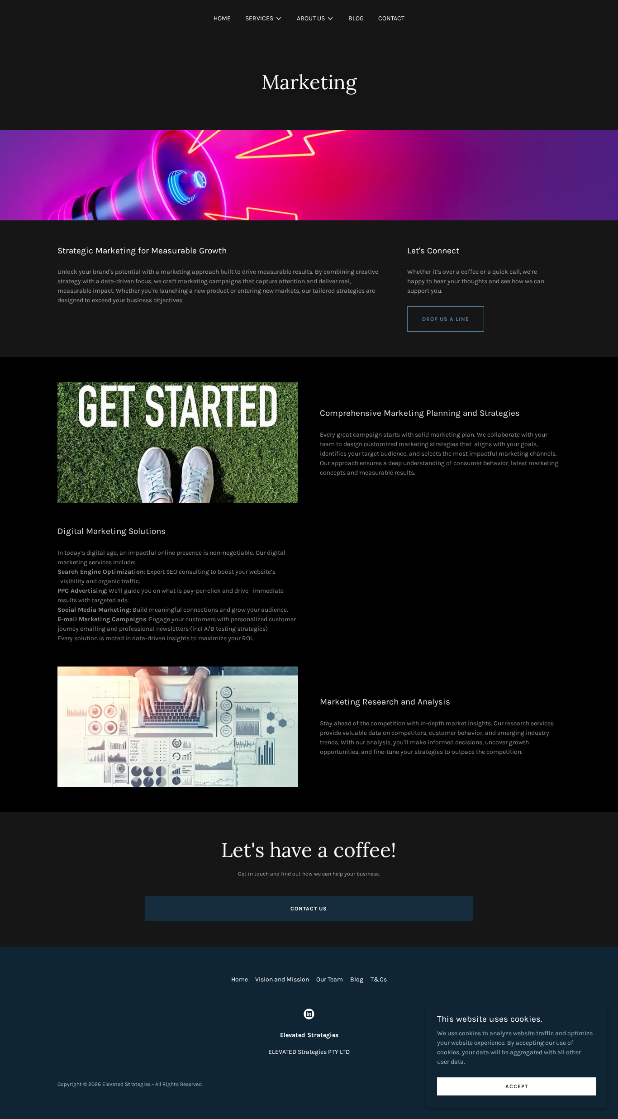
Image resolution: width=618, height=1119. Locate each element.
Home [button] (239, 979)
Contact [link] (391, 18)
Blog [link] (356, 18)
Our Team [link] (329, 979)
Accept (516, 1086)
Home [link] (222, 18)
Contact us (308, 908)
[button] (263, 18)
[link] (309, 1014)
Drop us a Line (445, 319)
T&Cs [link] (379, 979)
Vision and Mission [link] (282, 979)
